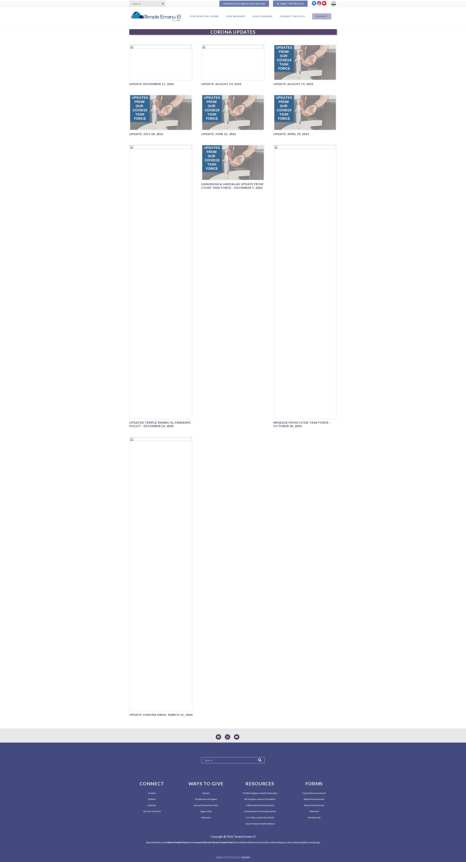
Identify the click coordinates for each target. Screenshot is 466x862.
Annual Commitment (314, 805)
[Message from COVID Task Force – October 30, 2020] (305, 281)
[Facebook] (314, 3)
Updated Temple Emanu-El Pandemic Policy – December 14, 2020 (160, 424)
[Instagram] (319, 3)
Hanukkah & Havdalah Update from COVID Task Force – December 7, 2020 (232, 185)
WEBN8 (245, 857)
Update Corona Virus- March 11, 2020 (161, 714)
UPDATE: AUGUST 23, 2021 (221, 84)
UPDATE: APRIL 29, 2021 (291, 134)
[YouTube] (324, 3)
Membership (314, 817)
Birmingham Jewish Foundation (260, 799)
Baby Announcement (314, 799)
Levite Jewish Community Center (260, 811)
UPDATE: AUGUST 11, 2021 (293, 84)
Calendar (151, 805)
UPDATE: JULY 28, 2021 (146, 134)
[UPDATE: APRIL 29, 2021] (305, 112)
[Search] (163, 3)
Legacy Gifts (206, 811)
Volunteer (206, 817)
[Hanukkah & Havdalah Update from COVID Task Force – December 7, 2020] (233, 162)
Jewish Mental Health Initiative (260, 823)
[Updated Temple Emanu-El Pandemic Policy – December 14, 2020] (161, 281)
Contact (152, 793)
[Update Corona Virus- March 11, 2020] (161, 574)
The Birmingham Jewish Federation (260, 793)
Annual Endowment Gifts (206, 805)
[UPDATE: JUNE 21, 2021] (233, 112)
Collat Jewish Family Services (260, 805)
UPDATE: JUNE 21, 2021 (218, 134)
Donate (206, 793)
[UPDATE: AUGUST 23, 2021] (233, 62)
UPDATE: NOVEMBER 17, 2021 (151, 84)
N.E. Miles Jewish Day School (260, 817)
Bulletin (152, 799)
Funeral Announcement (314, 793)
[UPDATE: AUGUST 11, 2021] (305, 62)
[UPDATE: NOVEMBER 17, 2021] (161, 62)
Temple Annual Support (206, 799)
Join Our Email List (152, 811)
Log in (233, 848)
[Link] (333, 4)
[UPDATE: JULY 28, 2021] (161, 112)
